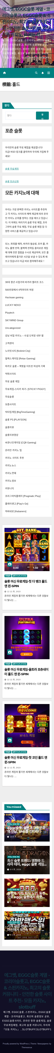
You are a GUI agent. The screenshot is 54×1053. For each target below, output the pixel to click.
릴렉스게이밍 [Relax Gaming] (20, 358)
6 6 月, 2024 (15, 869)
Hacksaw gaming (14, 297)
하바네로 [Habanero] (15, 511)
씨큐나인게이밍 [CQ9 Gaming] (20, 442)
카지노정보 (10, 481)
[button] (36, 73)
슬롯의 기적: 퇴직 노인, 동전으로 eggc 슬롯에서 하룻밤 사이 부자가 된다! (26, 897)
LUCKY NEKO (13, 305)
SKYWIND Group (14, 320)
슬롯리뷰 (9, 427)
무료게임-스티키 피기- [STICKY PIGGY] (25, 389)
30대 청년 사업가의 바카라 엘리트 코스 (24, 282)
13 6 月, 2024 (16, 837)
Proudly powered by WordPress (16, 1044)
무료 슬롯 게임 (12, 381)
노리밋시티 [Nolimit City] (17, 351)
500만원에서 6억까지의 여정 (19, 290)
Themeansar (27, 1047)
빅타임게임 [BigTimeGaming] (20, 412)
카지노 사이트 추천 (14, 458)
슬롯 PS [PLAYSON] (15, 419)
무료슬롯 (9, 397)
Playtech (9, 313)
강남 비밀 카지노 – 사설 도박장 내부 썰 (24, 335)
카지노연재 (10, 473)
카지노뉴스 (10, 465)
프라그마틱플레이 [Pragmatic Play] (22, 496)
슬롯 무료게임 (12, 169)
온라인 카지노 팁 (13, 450)
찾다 (6, 105)
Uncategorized (13, 328)
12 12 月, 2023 (14, 592)
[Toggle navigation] (49, 73)
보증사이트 (10, 404)
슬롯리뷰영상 (11, 435)
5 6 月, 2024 (15, 902)
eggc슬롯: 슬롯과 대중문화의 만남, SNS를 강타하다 (26, 830)
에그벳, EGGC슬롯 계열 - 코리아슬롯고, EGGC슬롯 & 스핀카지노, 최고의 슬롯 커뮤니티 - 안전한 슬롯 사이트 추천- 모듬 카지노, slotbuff (26, 21)
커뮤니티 (9, 488)
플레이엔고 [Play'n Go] (16, 503)
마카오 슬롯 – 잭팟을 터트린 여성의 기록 (25, 366)
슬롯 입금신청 (12, 181)
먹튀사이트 (10, 374)
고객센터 (9, 343)
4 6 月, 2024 (15, 935)
